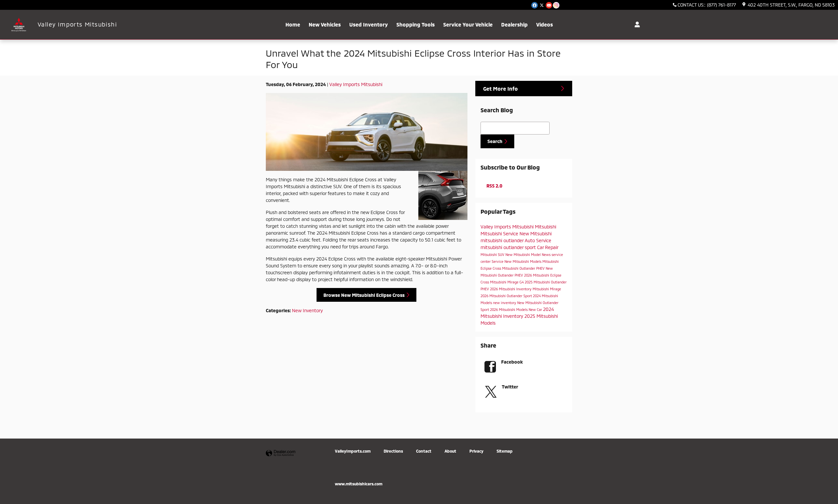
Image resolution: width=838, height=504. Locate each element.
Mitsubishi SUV (493, 254)
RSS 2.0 (493, 186)
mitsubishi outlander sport (509, 247)
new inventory (505, 302)
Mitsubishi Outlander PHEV (524, 268)
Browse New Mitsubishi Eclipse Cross (364, 295)
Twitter (510, 386)
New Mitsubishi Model (523, 254)
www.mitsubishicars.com (358, 483)
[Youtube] (549, 5)
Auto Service (538, 240)
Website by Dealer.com (280, 453)
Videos (544, 24)
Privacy (476, 451)
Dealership (514, 24)
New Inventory (307, 310)
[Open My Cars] (635, 24)
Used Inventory (368, 24)
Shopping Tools (415, 24)
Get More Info (500, 88)
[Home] (18, 24)
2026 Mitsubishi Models (509, 309)
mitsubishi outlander (503, 240)
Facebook (512, 362)
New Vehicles (325, 24)
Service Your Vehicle (468, 24)
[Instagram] (556, 5)
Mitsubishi (545, 226)
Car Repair (547, 247)
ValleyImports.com (353, 451)
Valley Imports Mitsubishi (355, 84)
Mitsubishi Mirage (547, 289)
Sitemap (505, 451)
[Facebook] (534, 5)
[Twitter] (541, 5)
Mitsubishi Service (500, 233)
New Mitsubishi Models (523, 261)
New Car (536, 309)
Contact (423, 451)
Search (494, 141)
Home (292, 24)
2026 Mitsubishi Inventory (511, 289)
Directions (393, 451)
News (547, 254)
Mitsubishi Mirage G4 (507, 282)
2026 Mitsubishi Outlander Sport (507, 296)
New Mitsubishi (535, 233)
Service (498, 261)
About (450, 451)
